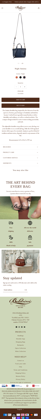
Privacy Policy (20, 379)
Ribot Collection (20, 351)
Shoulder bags (20, 339)
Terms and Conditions (20, 370)
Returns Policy (20, 376)
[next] (22, 63)
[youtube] (24, 327)
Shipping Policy (20, 373)
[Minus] (16, 87)
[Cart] (38, 8)
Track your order (20, 363)
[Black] (20, 77)
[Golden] (17, 77)
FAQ (20, 367)
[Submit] (25, 290)
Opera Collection (20, 348)
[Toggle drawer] (2, 8)
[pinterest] (22, 327)
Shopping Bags (20, 342)
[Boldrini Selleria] (20, 8)
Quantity (20, 83)
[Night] (24, 77)
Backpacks (20, 345)
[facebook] (16, 327)
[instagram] (19, 327)
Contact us (20, 360)
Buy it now (21, 105)
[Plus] (25, 87)
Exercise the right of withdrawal (20, 382)
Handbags (21, 335)
